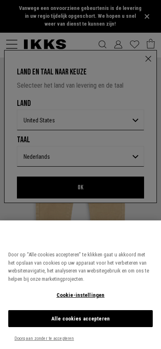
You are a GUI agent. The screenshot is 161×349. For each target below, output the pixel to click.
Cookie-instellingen (80, 295)
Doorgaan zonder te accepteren (44, 338)
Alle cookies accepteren (80, 319)
